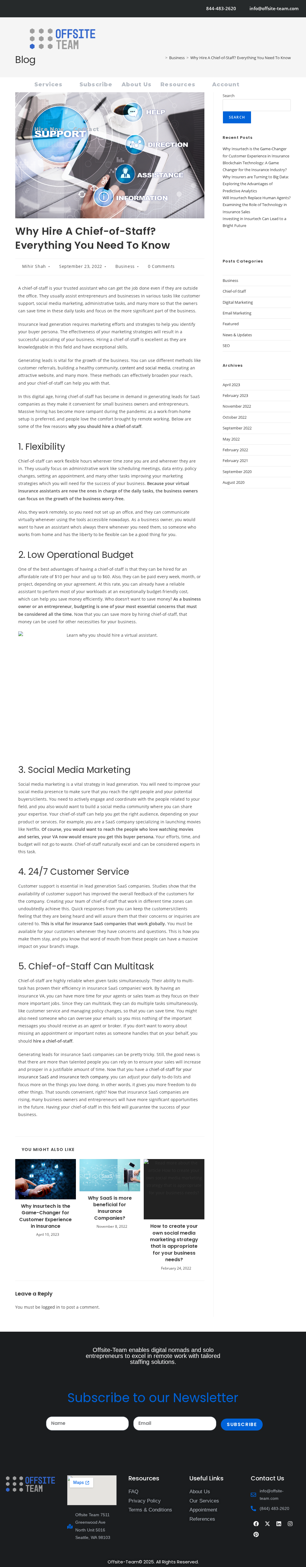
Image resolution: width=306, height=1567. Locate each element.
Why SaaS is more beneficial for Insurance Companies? (110, 1208)
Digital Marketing (238, 302)
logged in (51, 1307)
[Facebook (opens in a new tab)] (18, 9)
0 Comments (161, 266)
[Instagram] (290, 1523)
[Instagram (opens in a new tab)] (34, 9)
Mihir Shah (34, 266)
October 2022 (235, 417)
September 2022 (237, 428)
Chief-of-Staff (234, 291)
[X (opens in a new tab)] (10, 9)
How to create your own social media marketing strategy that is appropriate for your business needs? (174, 1243)
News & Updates (237, 334)
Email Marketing (237, 313)
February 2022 (235, 449)
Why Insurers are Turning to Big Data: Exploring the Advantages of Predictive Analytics (256, 184)
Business (125, 266)
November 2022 (237, 406)
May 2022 (231, 439)
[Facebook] (256, 1523)
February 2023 (235, 395)
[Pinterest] (256, 1534)
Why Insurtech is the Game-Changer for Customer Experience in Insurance (45, 1216)
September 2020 (237, 471)
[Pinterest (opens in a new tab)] (26, 9)
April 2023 (231, 384)
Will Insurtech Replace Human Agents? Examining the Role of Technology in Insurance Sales (257, 204)
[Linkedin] (278, 1523)
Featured (231, 323)
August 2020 (233, 482)
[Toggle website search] (110, 129)
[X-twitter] (267, 1523)
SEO (226, 345)
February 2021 (235, 460)
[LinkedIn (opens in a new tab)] (42, 9)
